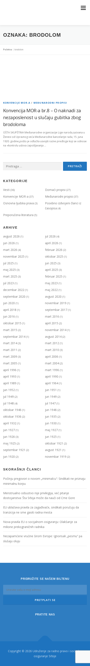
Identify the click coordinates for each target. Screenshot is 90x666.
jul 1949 (8, 397)
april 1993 (9, 376)
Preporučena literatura (18, 215)
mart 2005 (10, 363)
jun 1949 (51, 397)
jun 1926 (9, 437)
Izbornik (83, 8)
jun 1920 (9, 457)
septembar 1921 (14, 450)
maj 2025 (9, 270)
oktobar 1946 (12, 410)
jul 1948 (8, 403)
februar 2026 (53, 250)
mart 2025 (10, 276)
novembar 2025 (13, 256)
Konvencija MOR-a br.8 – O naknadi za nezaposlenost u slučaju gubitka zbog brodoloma (42, 117)
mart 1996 (52, 370)
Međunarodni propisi (50, 102)
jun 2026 (9, 243)
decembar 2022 (13, 290)
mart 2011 (10, 350)
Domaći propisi (55, 190)
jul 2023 (8, 283)
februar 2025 (53, 276)
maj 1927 (51, 430)
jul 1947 (50, 403)
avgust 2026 (11, 236)
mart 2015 (10, 330)
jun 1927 (9, 430)
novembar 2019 (55, 303)
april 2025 (51, 270)
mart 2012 (52, 343)
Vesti (6, 190)
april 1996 (9, 370)
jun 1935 (51, 416)
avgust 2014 (53, 337)
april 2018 (9, 310)
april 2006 (51, 356)
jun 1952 (9, 390)
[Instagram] (39, 623)
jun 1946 (51, 410)
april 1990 (51, 376)
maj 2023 (51, 283)
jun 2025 (51, 263)
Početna (7, 49)
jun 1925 (51, 437)
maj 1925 (9, 443)
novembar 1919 (55, 457)
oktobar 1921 (54, 443)
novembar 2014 (55, 330)
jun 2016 (9, 316)
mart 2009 (10, 356)
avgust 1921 (53, 450)
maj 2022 (51, 290)
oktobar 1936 (12, 416)
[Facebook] (51, 623)
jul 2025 (8, 263)
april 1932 (9, 423)
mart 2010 (52, 350)
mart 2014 (10, 343)
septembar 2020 (14, 296)
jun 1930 (51, 423)
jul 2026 (50, 236)
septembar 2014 (14, 337)
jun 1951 (51, 390)
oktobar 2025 (54, 256)
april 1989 (9, 383)
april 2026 (51, 243)
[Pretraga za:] (32, 166)
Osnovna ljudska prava (18, 203)
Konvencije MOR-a (16, 102)
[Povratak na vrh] (45, 641)
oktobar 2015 (12, 323)
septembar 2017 (56, 310)
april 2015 (51, 323)
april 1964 (51, 383)
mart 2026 (10, 250)
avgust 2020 (53, 296)
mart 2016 (52, 316)
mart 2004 (52, 363)
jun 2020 (9, 303)
